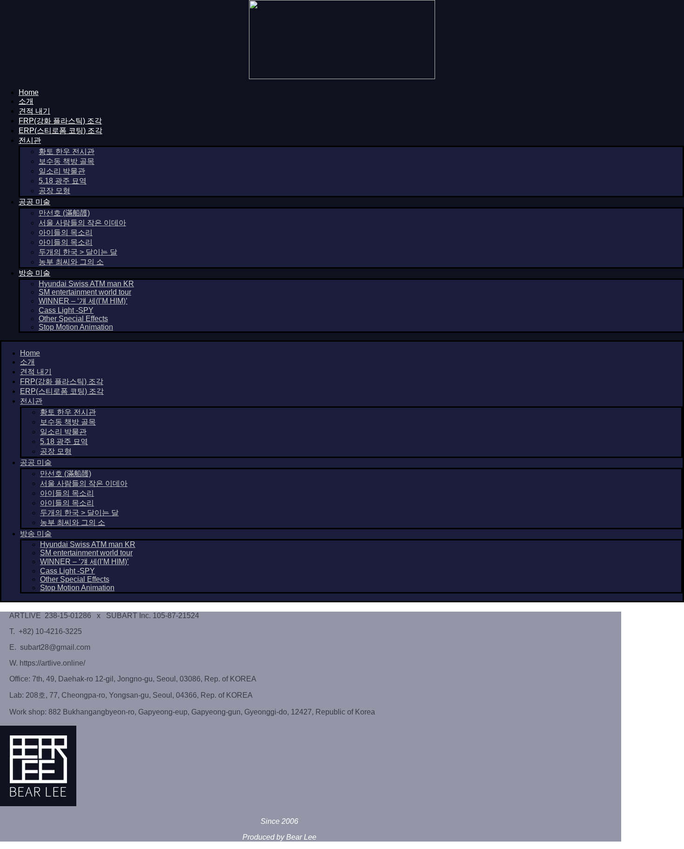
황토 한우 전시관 (66, 151)
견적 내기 (34, 111)
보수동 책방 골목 (66, 161)
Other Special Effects (73, 319)
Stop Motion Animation (76, 327)
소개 (26, 101)
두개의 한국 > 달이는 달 (78, 252)
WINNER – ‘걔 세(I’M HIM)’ (83, 301)
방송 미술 (34, 273)
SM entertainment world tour (85, 292)
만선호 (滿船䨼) (64, 213)
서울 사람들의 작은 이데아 (82, 223)
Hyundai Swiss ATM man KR (86, 284)
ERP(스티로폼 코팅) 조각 (60, 131)
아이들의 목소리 (66, 232)
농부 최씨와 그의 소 (71, 262)
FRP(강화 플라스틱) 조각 (60, 121)
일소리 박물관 (62, 171)
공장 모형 (54, 191)
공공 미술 (34, 202)
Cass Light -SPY (66, 310)
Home (29, 92)
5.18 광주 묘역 (63, 181)
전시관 (30, 140)
